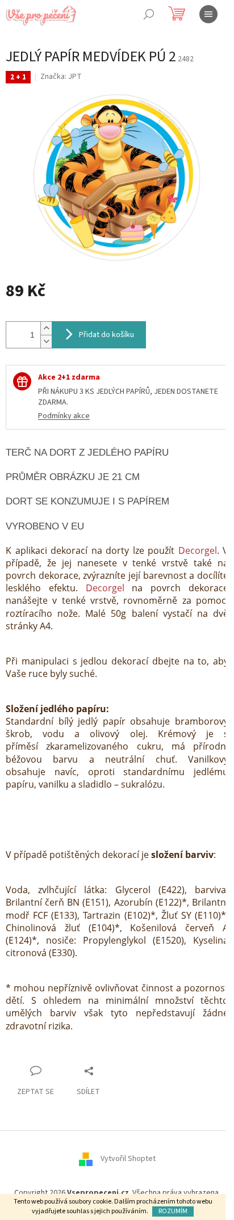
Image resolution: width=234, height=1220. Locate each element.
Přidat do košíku (106, 334)
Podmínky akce (64, 416)
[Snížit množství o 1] (46, 341)
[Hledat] (148, 14)
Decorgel (197, 550)
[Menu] (208, 14)
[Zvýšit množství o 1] (46, 328)
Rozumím (172, 1211)
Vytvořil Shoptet (128, 1158)
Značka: (61, 76)
